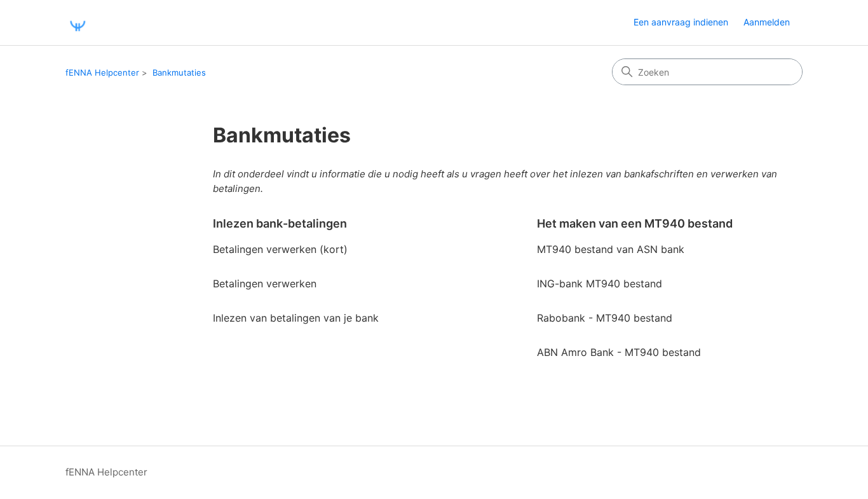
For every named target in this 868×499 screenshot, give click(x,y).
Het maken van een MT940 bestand (635, 223)
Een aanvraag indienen (681, 22)
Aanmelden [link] (766, 22)
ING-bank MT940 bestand (599, 283)
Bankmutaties (179, 72)
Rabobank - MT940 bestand (604, 317)
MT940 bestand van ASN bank (610, 249)
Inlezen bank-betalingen (280, 223)
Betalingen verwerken (264, 283)
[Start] (77, 22)
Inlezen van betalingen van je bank (296, 317)
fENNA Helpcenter (102, 72)
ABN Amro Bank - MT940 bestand (619, 352)
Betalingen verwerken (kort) (280, 249)
